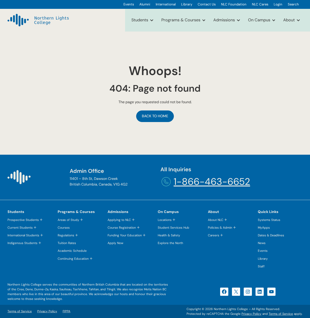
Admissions (224, 20)
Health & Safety (169, 235)
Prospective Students (23, 220)
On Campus (259, 20)
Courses (64, 228)
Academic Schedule (72, 251)
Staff (261, 266)
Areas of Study (68, 220)
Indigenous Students (22, 243)
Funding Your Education (125, 235)
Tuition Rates (67, 243)
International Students (23, 235)
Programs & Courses (180, 20)
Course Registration (122, 228)
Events (263, 251)
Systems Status (269, 220)
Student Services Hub (173, 228)
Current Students (20, 228)
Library (263, 259)
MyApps (264, 228)
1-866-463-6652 (212, 181)
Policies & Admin (220, 228)
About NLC (215, 220)
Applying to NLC (119, 220)
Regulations (66, 235)
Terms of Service (281, 314)
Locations (165, 220)
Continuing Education (73, 259)
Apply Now (115, 243)
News (262, 243)
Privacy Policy (251, 314)
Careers (213, 235)
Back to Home (155, 116)
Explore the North (170, 243)
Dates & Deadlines (271, 235)
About (289, 20)
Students (139, 20)
